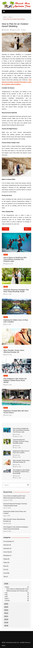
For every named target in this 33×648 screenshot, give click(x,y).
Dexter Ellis (6, 29)
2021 (6, 616)
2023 (6, 610)
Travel (23, 29)
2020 (6, 619)
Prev (6, 229)
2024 (6, 607)
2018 (6, 626)
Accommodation (7, 541)
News (5, 566)
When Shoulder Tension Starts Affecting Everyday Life (14, 520)
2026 (6, 584)
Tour (4, 569)
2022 (6, 613)
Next (26, 229)
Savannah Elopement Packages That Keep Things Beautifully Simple (20, 441)
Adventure (6, 545)
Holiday (5, 559)
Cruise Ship (6, 552)
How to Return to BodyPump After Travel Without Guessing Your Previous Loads (15, 259)
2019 (6, 623)
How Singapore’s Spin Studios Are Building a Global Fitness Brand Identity (15, 380)
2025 (6, 604)
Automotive (6, 548)
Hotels (5, 562)
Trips (4, 576)
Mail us (3, 645)
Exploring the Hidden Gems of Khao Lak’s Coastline (14, 512)
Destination (6, 555)
